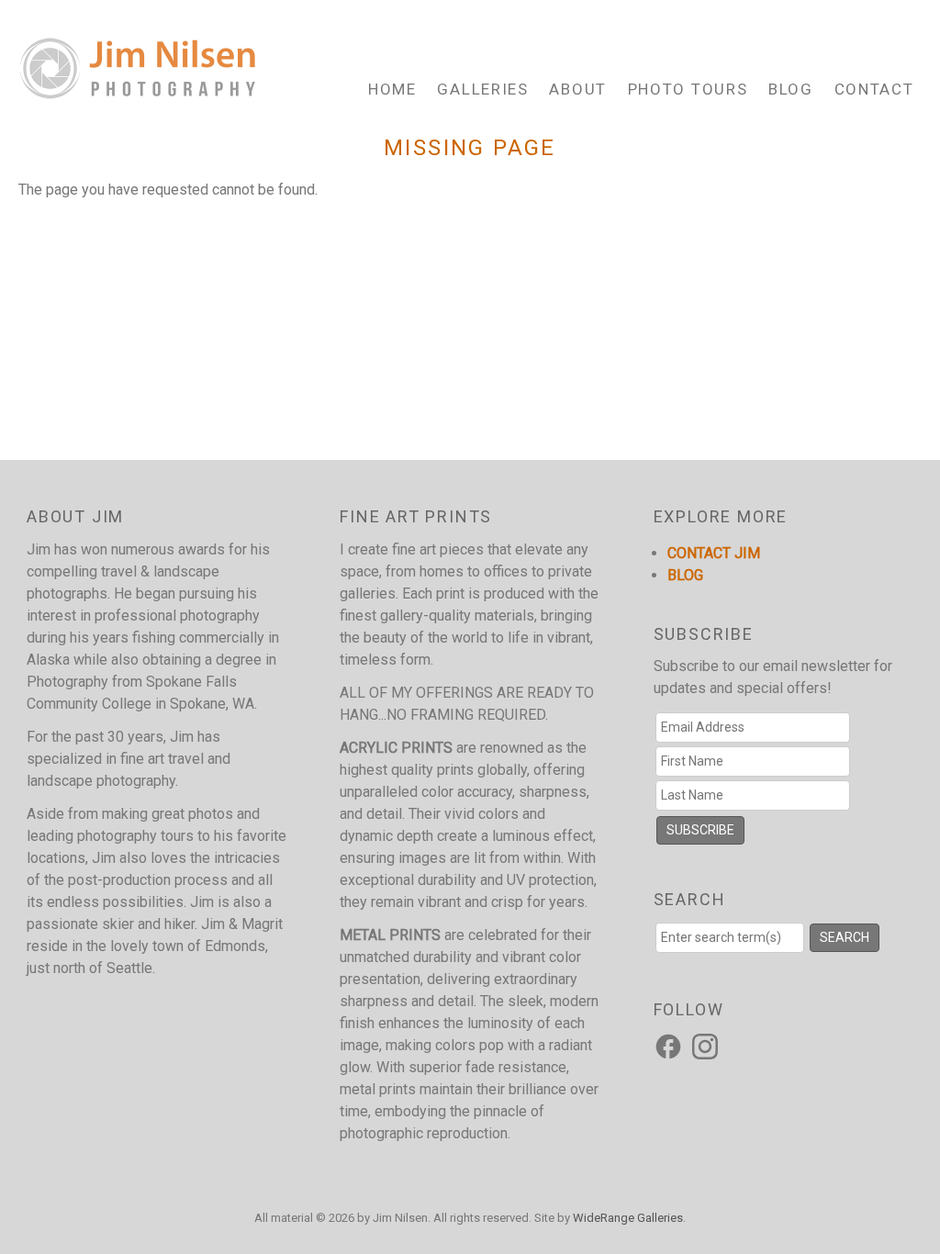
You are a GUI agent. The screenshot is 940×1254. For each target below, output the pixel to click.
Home (392, 89)
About (578, 89)
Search (844, 937)
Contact (874, 89)
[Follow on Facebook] (671, 1045)
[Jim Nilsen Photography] (137, 88)
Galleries (482, 89)
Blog (790, 89)
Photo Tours (688, 89)
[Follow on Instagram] (707, 1045)
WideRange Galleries (628, 1218)
